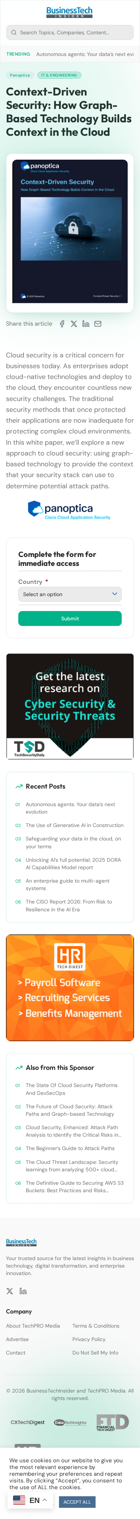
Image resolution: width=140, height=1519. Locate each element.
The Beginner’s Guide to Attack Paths (70, 1148)
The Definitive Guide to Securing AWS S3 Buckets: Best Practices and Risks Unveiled (75, 1187)
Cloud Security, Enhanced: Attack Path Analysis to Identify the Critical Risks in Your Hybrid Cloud (72, 1131)
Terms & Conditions (95, 1325)
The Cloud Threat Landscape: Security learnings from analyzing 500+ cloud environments (72, 1166)
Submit (70, 618)
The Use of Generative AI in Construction (75, 825)
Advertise (17, 1339)
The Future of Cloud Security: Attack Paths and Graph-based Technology (70, 1110)
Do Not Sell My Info (95, 1352)
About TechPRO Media (33, 1325)
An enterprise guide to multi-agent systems (67, 884)
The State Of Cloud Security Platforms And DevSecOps (72, 1089)
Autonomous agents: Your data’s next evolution (70, 808)
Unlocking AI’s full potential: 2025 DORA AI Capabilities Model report (73, 863)
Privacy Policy (89, 1339)
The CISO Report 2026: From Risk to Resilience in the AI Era (69, 905)
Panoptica (20, 75)
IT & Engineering (59, 75)
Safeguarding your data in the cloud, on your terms (73, 842)
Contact (15, 1352)
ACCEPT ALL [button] (77, 1502)
